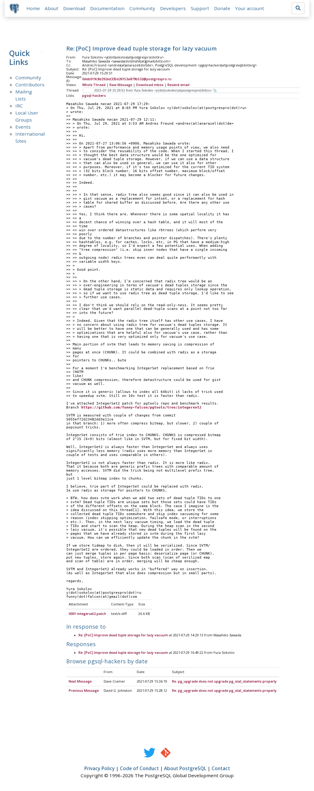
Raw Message (120, 85)
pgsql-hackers (94, 95)
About (51, 8)
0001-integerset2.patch (87, 614)
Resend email (178, 85)
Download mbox (149, 85)
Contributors (29, 84)
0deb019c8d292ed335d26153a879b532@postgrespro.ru (126, 79)
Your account (249, 8)
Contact (221, 768)
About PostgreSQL (185, 768)
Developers (173, 8)
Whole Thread (93, 85)
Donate (222, 8)
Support (200, 8)
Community (142, 8)
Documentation (107, 8)
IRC (19, 106)
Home (33, 8)
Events (23, 127)
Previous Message (84, 690)
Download (74, 8)
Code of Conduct (139, 768)
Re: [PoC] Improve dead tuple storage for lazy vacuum (123, 635)
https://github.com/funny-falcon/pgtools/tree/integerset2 (141, 407)
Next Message (80, 681)
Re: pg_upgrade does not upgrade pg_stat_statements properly (224, 681)
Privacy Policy (99, 768)
